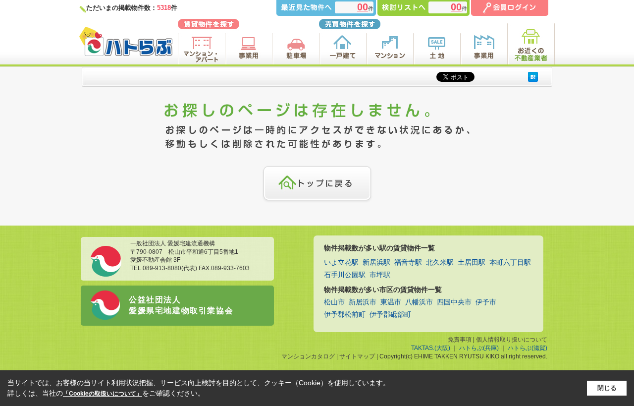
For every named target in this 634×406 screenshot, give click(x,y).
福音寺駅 (408, 262)
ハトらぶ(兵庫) (479, 348)
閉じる (607, 388)
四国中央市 (454, 302)
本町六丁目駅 (510, 262)
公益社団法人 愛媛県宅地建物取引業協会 (181, 305)
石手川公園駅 (345, 275)
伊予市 (486, 302)
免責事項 (460, 339)
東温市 (390, 302)
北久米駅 (440, 262)
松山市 (334, 302)
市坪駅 (380, 275)
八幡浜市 (419, 302)
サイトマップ (357, 356)
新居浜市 (362, 302)
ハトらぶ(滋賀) (527, 348)
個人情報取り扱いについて (511, 339)
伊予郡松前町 (345, 314)
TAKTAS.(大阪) (430, 348)
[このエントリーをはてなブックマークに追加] (533, 76)
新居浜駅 (376, 262)
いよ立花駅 (341, 262)
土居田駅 (471, 262)
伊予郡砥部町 (390, 314)
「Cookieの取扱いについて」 (102, 393)
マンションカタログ (308, 356)
